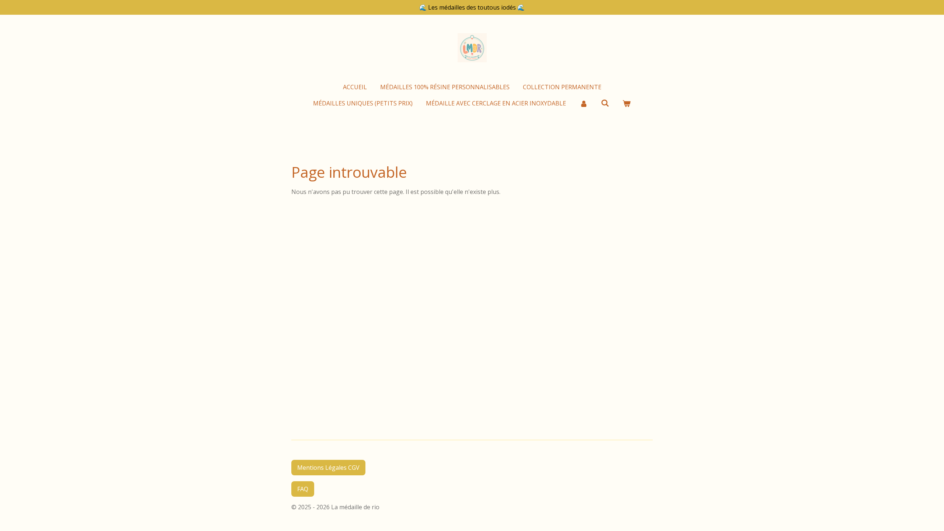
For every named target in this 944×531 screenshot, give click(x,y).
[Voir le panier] (626, 103)
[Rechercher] (605, 103)
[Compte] (583, 103)
